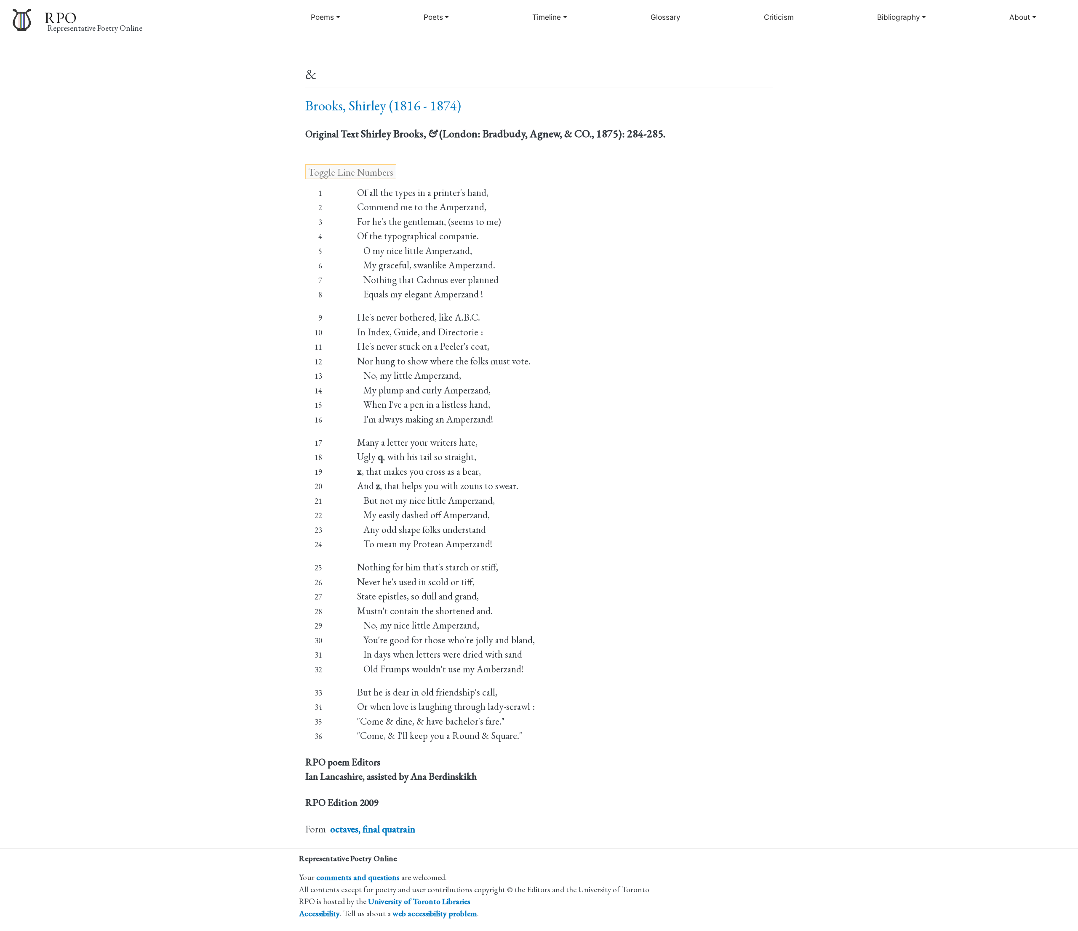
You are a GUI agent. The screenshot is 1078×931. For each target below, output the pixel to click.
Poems (322, 17)
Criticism (779, 17)
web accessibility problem (434, 913)
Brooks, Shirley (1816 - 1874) (383, 105)
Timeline (546, 17)
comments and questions (358, 877)
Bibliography (898, 17)
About (1019, 17)
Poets (433, 17)
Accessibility (319, 913)
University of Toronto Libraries (419, 901)
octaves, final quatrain (372, 829)
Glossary (665, 17)
